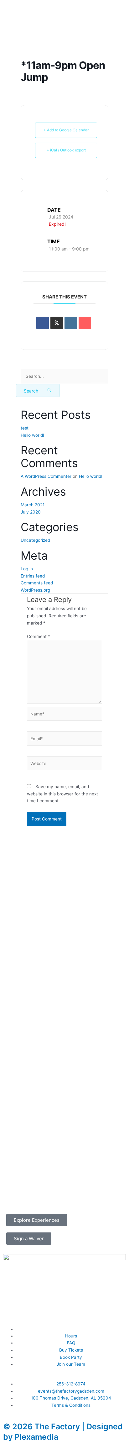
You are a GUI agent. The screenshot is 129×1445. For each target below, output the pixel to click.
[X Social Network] (56, 323)
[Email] (85, 323)
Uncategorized (35, 540)
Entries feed (33, 575)
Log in (27, 568)
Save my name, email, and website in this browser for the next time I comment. (62, 793)
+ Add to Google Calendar (66, 130)
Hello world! (32, 435)
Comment (38, 636)
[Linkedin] (70, 323)
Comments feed (37, 582)
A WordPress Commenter (46, 476)
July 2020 (31, 511)
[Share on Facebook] (42, 323)
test (24, 427)
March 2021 (32, 504)
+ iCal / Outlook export (66, 150)
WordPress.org (35, 590)
